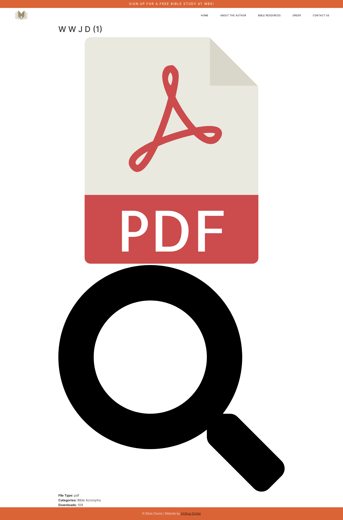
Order (297, 15)
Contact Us (321, 15)
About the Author (233, 15)
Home (204, 15)
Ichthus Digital (191, 513)
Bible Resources (269, 15)
